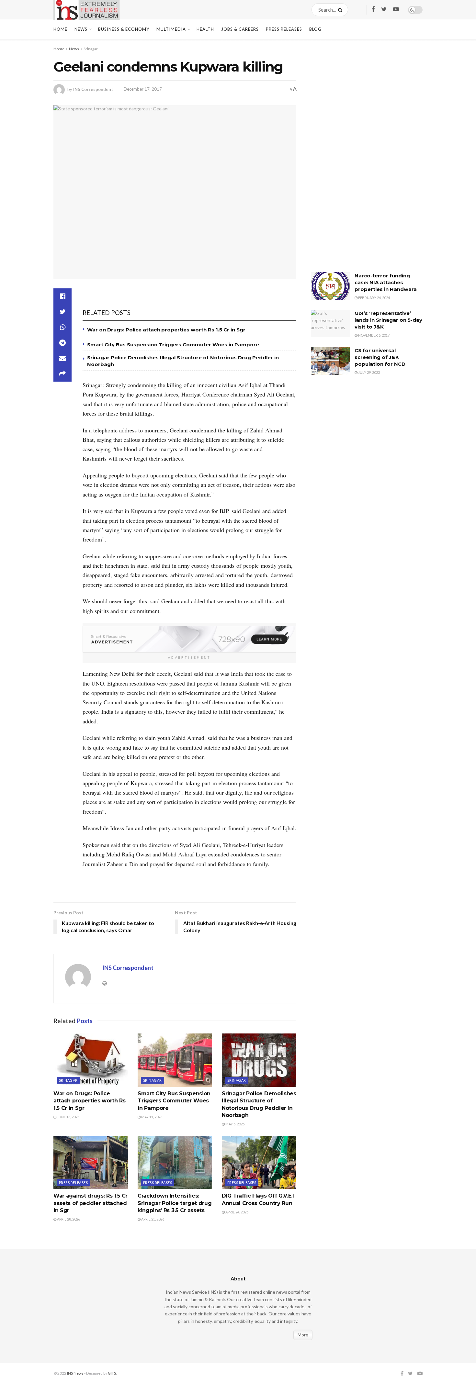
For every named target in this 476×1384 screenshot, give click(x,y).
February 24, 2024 (373, 298)
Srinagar (91, 48)
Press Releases (284, 29)
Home (60, 29)
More (303, 1334)
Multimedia (171, 29)
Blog (315, 29)
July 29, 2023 (368, 372)
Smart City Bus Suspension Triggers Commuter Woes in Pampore (173, 344)
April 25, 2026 (152, 1219)
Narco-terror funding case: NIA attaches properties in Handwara (386, 282)
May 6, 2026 (234, 1124)
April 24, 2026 (236, 1212)
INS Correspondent (93, 89)
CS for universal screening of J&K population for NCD (380, 357)
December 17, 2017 (143, 89)
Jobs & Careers (240, 29)
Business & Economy (123, 29)
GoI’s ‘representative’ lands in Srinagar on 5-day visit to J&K (388, 320)
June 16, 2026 (67, 1117)
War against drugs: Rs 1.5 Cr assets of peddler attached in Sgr (90, 1203)
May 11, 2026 (151, 1117)
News (80, 29)
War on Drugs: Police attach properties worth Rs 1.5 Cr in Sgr (166, 330)
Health (205, 29)
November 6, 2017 (373, 335)
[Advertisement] (359, 160)
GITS (112, 1373)
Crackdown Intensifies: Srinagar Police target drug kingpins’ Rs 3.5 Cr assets (174, 1203)
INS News (75, 1373)
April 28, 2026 (68, 1219)
